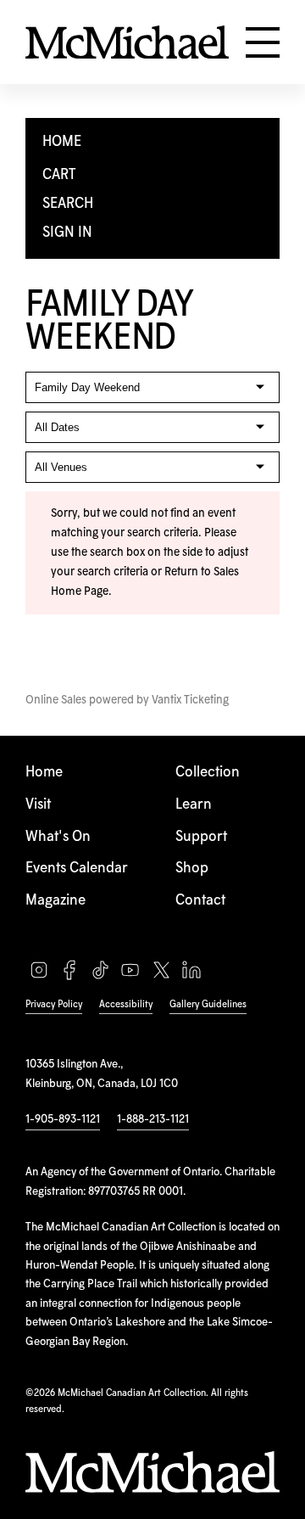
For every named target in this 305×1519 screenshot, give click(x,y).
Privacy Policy (53, 1004)
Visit (38, 805)
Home (44, 772)
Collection (207, 772)
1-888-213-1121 (153, 1119)
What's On (58, 837)
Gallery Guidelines (208, 1004)
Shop (191, 868)
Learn (193, 805)
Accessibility (125, 1004)
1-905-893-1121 (62, 1119)
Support (201, 837)
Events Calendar (76, 868)
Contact (200, 901)
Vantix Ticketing (190, 700)
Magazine (55, 901)
